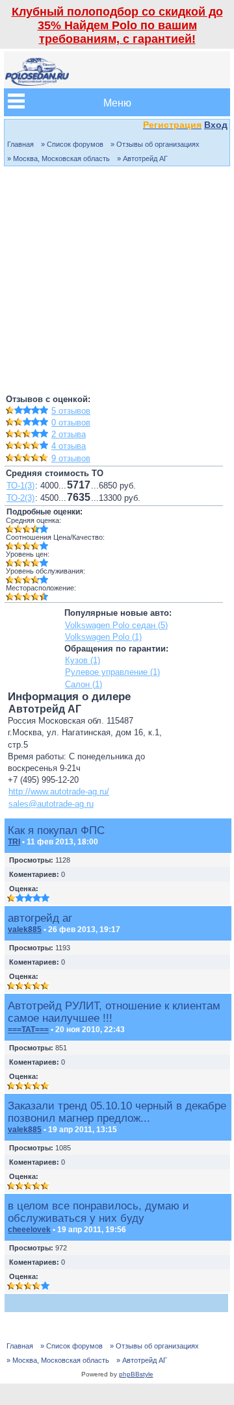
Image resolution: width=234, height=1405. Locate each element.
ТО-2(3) (20, 498)
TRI (14, 841)
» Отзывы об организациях (155, 144)
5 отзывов (70, 411)
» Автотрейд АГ (142, 158)
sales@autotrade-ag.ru (51, 804)
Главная (20, 144)
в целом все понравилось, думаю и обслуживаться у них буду (98, 1212)
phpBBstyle (136, 1374)
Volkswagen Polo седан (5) (116, 625)
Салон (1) (83, 684)
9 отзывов (70, 458)
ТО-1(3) (20, 485)
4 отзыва (68, 446)
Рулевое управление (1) (112, 672)
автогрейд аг (40, 918)
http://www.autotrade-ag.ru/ (58, 791)
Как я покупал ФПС (56, 830)
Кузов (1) (82, 660)
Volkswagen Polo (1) (103, 637)
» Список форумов (72, 144)
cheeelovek (29, 1229)
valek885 (25, 929)
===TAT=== (28, 1029)
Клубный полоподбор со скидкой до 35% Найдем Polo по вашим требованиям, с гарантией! (117, 25)
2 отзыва (68, 434)
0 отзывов (70, 422)
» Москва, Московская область (58, 158)
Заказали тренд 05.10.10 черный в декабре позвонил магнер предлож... (117, 1112)
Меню (117, 102)
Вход (216, 125)
